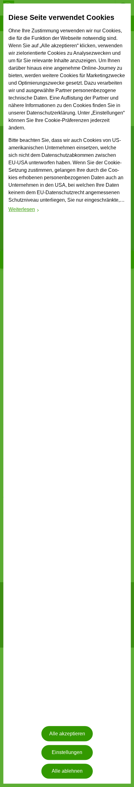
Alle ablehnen (67, 771)
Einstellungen (67, 752)
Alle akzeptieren (67, 733)
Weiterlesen (23, 210)
